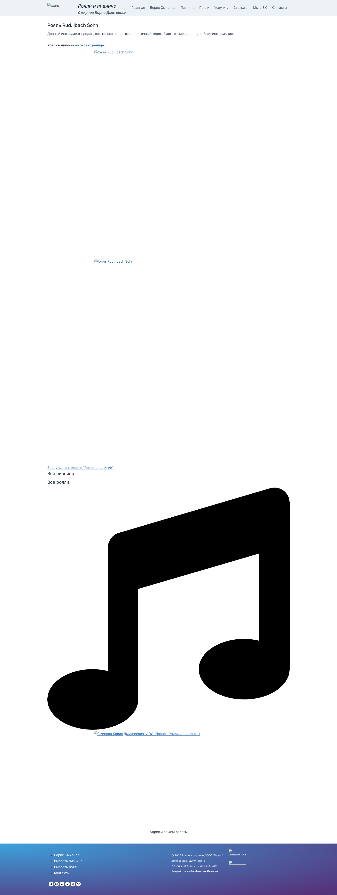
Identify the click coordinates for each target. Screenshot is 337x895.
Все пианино (60, 473)
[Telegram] (51, 884)
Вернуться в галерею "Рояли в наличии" (80, 468)
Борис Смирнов (162, 8)
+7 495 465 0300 (207, 866)
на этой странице (89, 45)
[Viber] (78, 884)
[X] (73, 884)
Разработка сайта (183, 871)
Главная (138, 8)
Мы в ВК (260, 8)
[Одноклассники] (67, 884)
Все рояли (58, 482)
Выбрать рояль (66, 867)
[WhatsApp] (56, 884)
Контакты (279, 8)
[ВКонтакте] (62, 884)
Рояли (204, 8)
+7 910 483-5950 (182, 866)
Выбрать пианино (68, 861)
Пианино (187, 8)
